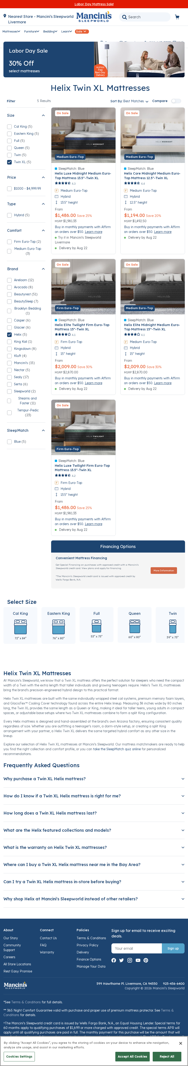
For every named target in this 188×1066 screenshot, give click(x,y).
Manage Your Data (91, 966)
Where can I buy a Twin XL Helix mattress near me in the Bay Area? (72, 864)
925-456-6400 (174, 984)
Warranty (47, 952)
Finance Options (89, 959)
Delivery (83, 952)
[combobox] (145, 17)
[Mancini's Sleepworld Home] (94, 16)
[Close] (181, 1043)
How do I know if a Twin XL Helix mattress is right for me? (62, 796)
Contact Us (48, 938)
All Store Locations (17, 964)
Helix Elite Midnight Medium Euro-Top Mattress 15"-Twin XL (152, 327)
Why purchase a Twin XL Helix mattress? (44, 778)
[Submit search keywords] (124, 16)
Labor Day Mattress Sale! (94, 4)
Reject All (167, 1056)
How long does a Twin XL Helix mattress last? (50, 813)
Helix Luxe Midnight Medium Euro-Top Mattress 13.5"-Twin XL (83, 175)
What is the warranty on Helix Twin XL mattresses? (55, 847)
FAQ (43, 945)
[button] (11, 31)
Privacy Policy (87, 945)
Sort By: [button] (127, 101)
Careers (9, 957)
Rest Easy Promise (17, 971)
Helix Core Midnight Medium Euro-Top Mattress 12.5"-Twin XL (152, 175)
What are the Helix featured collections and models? (57, 830)
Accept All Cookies (132, 1056)
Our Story (10, 938)
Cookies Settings (19, 1056)
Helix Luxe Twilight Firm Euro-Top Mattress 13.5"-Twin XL (82, 468)
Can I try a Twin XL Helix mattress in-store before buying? (62, 881)
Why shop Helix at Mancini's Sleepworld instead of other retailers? (70, 898)
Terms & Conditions (91, 938)
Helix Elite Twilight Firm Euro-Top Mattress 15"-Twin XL (82, 327)
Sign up (173, 948)
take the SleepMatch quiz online (117, 749)
